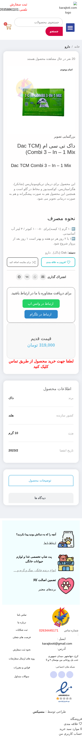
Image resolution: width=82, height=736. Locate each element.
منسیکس (39, 711)
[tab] (41, 480)
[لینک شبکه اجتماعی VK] (27, 277)
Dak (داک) (60, 252)
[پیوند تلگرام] (19, 277)
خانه (77, 46)
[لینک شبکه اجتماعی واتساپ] (35, 277)
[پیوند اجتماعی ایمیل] (43, 277)
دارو (67, 46)
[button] (70, 27)
